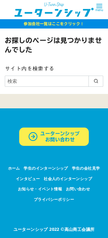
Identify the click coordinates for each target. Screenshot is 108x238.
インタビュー (28, 178)
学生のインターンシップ (46, 168)
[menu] (99, 7)
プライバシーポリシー (54, 199)
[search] (95, 81)
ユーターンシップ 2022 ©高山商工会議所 (54, 229)
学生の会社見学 (86, 168)
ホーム (14, 168)
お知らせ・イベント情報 (40, 188)
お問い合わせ (78, 188)
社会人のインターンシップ (68, 178)
